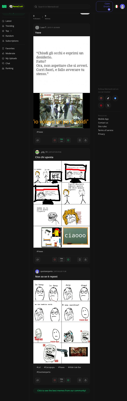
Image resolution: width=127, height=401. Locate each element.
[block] (85, 140)
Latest (9, 20)
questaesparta (46, 271)
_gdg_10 (44, 152)
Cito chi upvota (44, 157)
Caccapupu (50, 367)
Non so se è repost (46, 276)
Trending (10, 25)
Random (10, 35)
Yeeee (40, 132)
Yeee (38, 32)
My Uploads (11, 58)
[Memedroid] (4, 6)
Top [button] (7, 30)
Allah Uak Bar (75, 367)
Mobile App (103, 119)
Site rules (102, 126)
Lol (39, 367)
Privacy (101, 134)
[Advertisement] (109, 46)
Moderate (10, 53)
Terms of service (105, 130)
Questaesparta (44, 372)
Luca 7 (43, 27)
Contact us (103, 122)
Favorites (10, 48)
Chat (8, 63)
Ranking (9, 68)
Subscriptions (12, 40)
